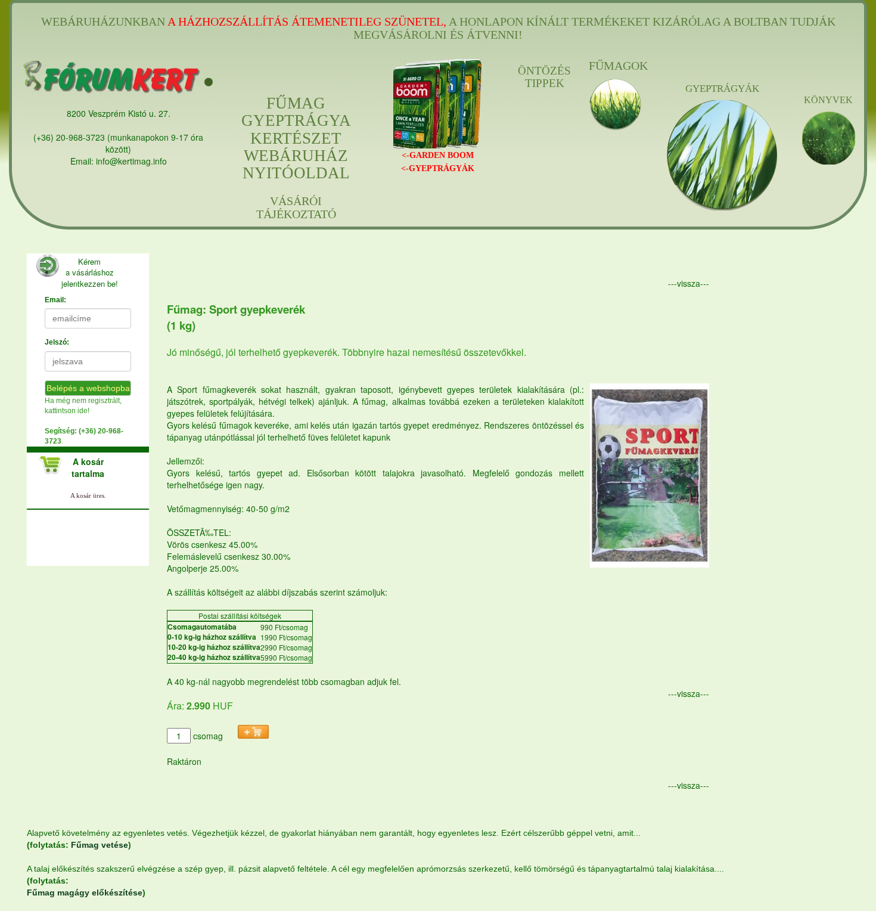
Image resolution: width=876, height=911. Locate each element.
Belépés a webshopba (88, 388)
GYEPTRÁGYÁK (722, 88)
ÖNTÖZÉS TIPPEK (544, 77)
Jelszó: (57, 342)
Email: (55, 300)
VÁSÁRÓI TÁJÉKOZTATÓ (296, 207)
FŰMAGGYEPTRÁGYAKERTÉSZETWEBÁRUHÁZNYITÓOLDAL (296, 138)
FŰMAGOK (615, 65)
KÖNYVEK (828, 100)
